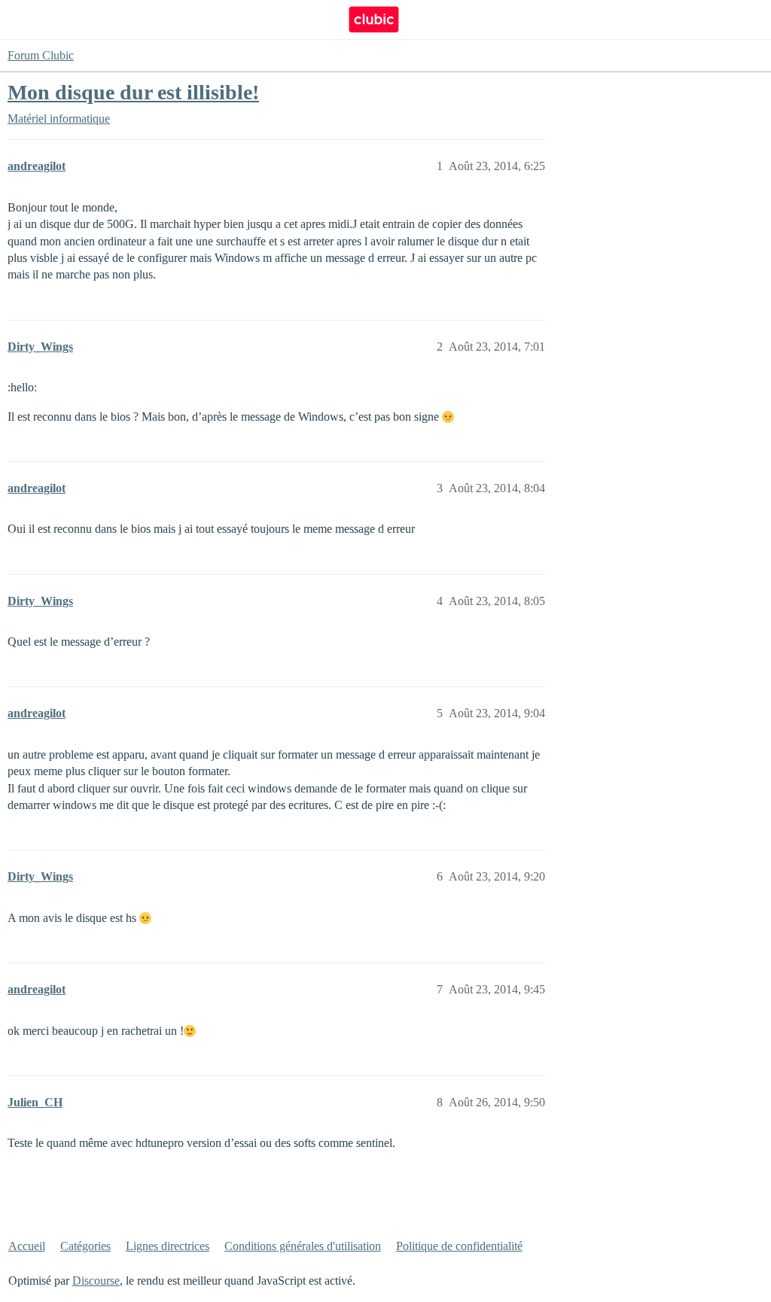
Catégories (85, 1246)
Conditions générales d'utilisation (302, 1246)
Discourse (96, 1280)
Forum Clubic (41, 55)
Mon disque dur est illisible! (133, 92)
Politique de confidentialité (459, 1246)
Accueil (26, 1246)
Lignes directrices (167, 1246)
